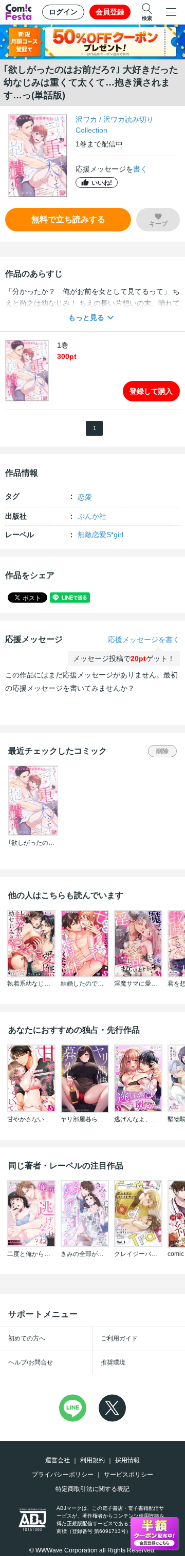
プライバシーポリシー (63, 1474)
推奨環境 (113, 1362)
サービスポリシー (128, 1474)
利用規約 (92, 1460)
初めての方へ (26, 1338)
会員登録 (110, 12)
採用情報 (127, 1460)
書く (140, 169)
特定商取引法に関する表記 (92, 1489)
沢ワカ (86, 119)
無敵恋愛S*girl (100, 534)
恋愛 (85, 497)
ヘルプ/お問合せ (30, 1362)
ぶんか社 (92, 516)
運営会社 (57, 1460)
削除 (162, 751)
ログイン (63, 12)
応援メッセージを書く (144, 639)
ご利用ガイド (119, 1338)
